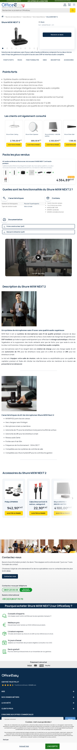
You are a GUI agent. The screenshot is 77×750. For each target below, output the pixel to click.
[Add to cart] (14, 145)
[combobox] (38, 10)
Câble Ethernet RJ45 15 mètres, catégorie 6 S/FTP (38, 504)
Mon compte (65, 4)
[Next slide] (72, 498)
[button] (4, 49)
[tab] (38, 72)
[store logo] (13, 5)
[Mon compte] (65, 5)
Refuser (6, 740)
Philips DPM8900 (11, 502)
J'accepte (52, 746)
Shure (42, 22)
